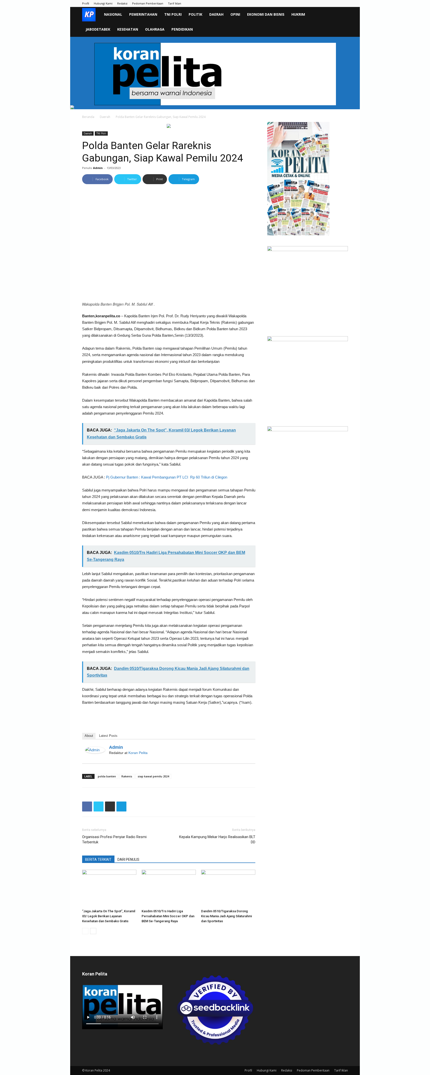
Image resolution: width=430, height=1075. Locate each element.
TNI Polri (173, 14)
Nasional (113, 14)
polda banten (107, 776)
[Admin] (95, 750)
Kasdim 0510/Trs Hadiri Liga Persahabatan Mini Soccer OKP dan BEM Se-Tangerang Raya (168, 916)
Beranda (88, 117)
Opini (235, 14)
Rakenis (126, 776)
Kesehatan (127, 29)
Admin (98, 168)
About (89, 736)
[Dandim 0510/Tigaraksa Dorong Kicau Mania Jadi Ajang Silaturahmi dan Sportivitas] (228, 888)
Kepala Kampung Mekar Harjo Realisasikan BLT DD (217, 839)
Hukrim (298, 14)
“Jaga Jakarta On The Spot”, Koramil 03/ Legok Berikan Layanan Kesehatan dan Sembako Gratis (108, 916)
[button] (342, 14)
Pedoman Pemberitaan (147, 3)
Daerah (216, 14)
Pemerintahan (143, 14)
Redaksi (122, 3)
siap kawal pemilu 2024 (153, 776)
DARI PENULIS (128, 859)
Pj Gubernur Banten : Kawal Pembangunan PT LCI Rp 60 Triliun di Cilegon (166, 477)
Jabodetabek (98, 29)
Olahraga (154, 29)
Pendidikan (182, 29)
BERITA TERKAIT (98, 859)
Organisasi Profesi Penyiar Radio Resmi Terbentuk (114, 839)
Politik (195, 14)
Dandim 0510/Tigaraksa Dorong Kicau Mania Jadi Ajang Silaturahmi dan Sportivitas (226, 916)
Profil (85, 3)
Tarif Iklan (174, 3)
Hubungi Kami (103, 3)
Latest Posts (108, 736)
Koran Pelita (138, 753)
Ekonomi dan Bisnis (265, 14)
